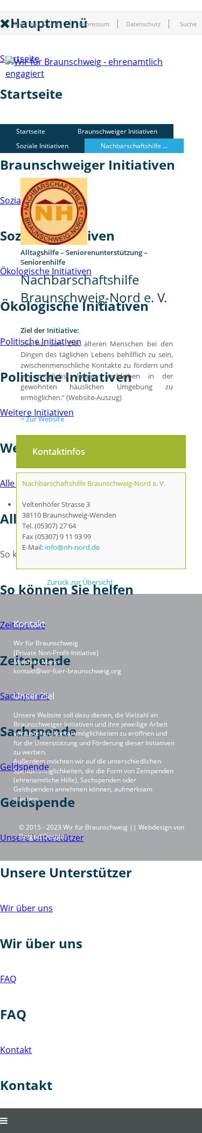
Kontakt (16, 1050)
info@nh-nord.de (72, 547)
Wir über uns (26, 908)
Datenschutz (143, 24)
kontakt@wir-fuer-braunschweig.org (67, 671)
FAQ (8, 979)
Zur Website (45, 419)
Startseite (30, 131)
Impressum (94, 24)
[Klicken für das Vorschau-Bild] (53, 242)
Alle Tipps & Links (37, 24)
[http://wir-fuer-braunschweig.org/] (103, 73)
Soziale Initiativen (42, 145)
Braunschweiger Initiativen (117, 131)
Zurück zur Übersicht (80, 582)
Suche (188, 24)
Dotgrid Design (41, 836)
